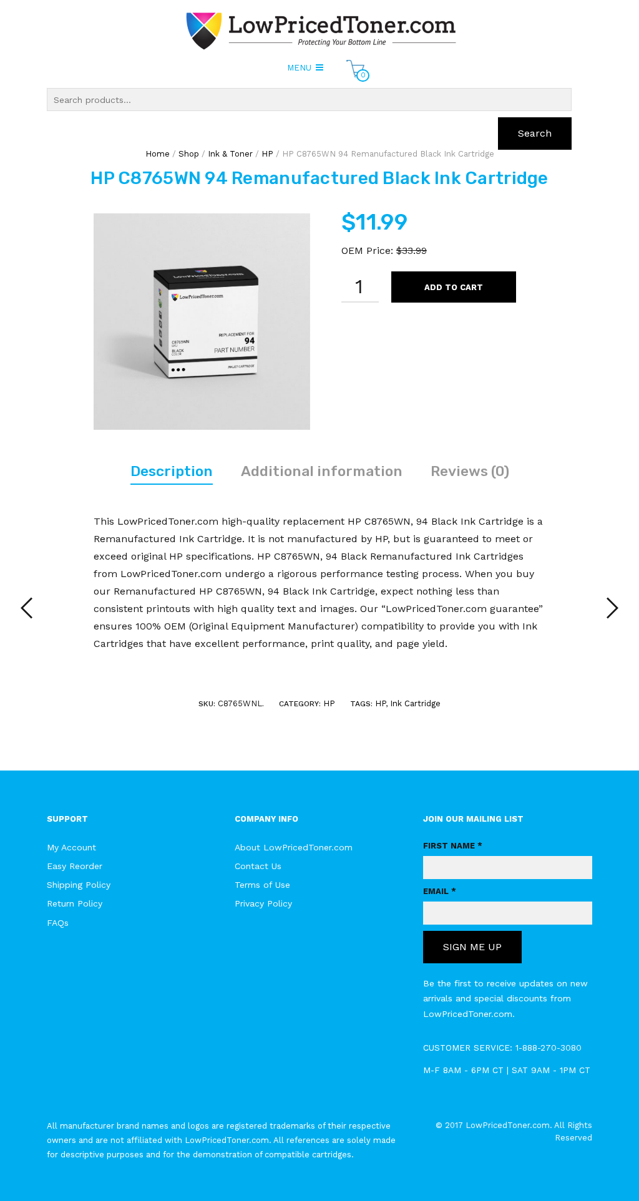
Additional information (321, 471)
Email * (439, 891)
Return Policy (74, 903)
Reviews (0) (470, 471)
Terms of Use (262, 885)
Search (535, 133)
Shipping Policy (78, 885)
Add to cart (453, 287)
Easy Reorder (74, 866)
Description (171, 471)
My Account (71, 847)
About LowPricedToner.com (294, 847)
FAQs (58, 923)
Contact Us (258, 866)
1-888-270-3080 (548, 1048)
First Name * (452, 845)
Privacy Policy (263, 903)
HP (329, 703)
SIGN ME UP (472, 947)
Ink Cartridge (415, 703)
